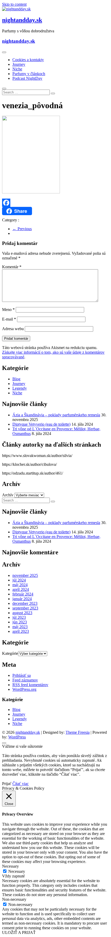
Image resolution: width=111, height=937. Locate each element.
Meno (8, 309)
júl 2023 (19, 617)
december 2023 (24, 603)
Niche (17, 69)
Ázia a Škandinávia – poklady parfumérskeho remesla (56, 415)
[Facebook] (55, 203)
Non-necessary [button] (14, 899)
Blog (16, 379)
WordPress (17, 737)
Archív (7, 495)
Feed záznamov (25, 680)
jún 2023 (19, 622)
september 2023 (25, 608)
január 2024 (22, 599)
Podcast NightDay (27, 78)
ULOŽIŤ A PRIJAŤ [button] (19, 932)
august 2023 (22, 613)
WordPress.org (24, 689)
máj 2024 (20, 585)
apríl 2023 (20, 631)
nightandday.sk (22, 20)
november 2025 (25, 575)
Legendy (19, 388)
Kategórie (10, 653)
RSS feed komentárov (30, 684)
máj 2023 (20, 626)
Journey (18, 64)
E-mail (9, 319)
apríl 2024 (20, 589)
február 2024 (22, 594)
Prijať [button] (6, 783)
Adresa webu (13, 328)
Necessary (16, 871)
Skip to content (14, 4)
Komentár (11, 267)
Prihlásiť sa (21, 675)
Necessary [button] (10, 866)
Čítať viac (20, 783)
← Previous (22, 229)
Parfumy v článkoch (28, 73)
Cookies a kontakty (28, 59)
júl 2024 (19, 580)
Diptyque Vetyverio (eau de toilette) (41, 424)
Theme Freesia (78, 732)
